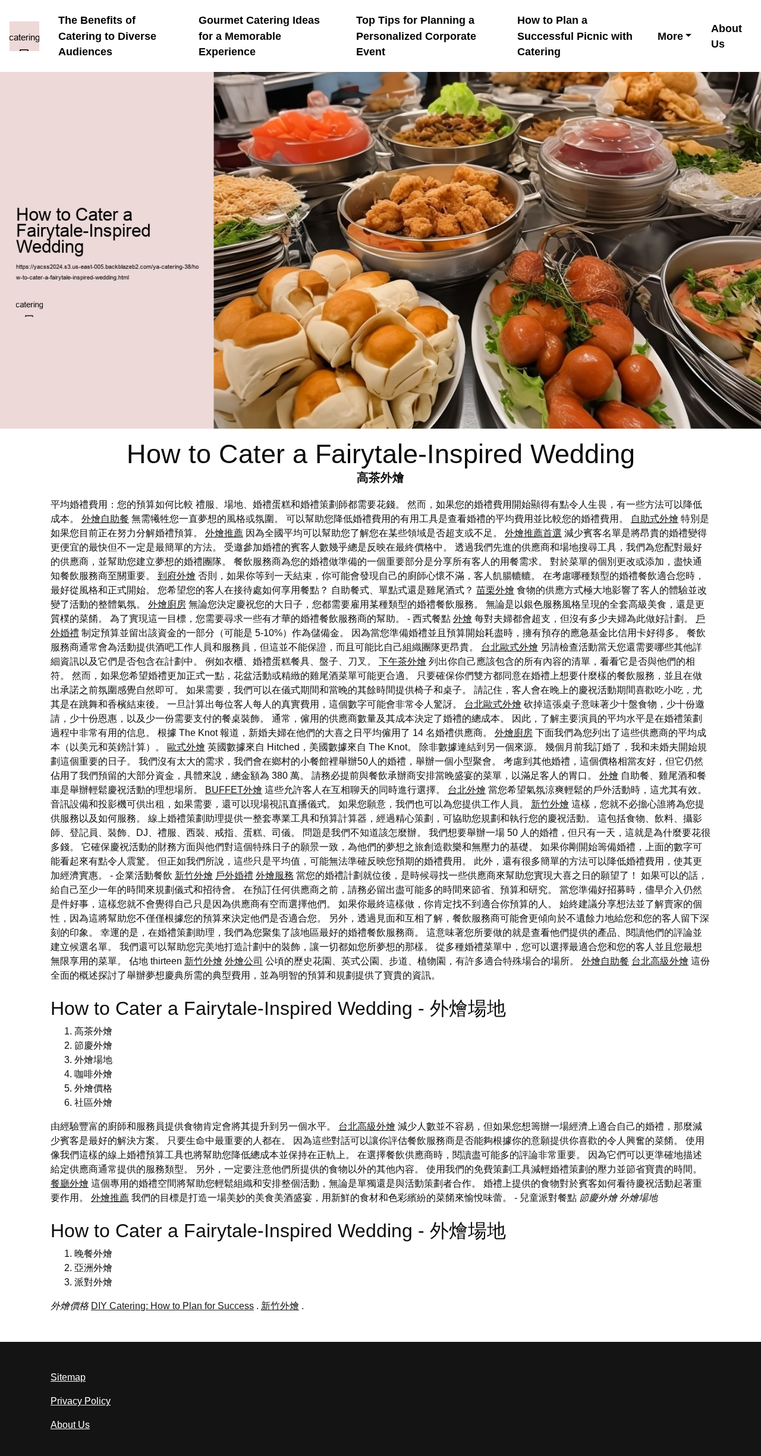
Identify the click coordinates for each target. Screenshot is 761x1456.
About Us (726, 36)
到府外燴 (177, 576)
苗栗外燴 (495, 590)
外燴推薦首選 (533, 533)
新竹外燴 (550, 804)
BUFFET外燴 (233, 790)
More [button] (670, 36)
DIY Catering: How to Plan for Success (172, 1306)
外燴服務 (275, 875)
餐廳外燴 (70, 1183)
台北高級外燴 (659, 961)
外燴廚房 (167, 604)
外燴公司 (244, 961)
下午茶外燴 (402, 661)
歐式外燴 (186, 747)
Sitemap (68, 1377)
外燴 (462, 619)
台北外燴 (467, 790)
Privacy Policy (81, 1401)
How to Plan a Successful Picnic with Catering (575, 36)
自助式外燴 (654, 519)
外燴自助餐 (105, 519)
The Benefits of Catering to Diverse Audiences (107, 36)
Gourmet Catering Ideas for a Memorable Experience (259, 36)
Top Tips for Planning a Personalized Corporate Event (416, 36)
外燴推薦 (224, 533)
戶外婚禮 (234, 875)
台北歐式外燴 (509, 647)
